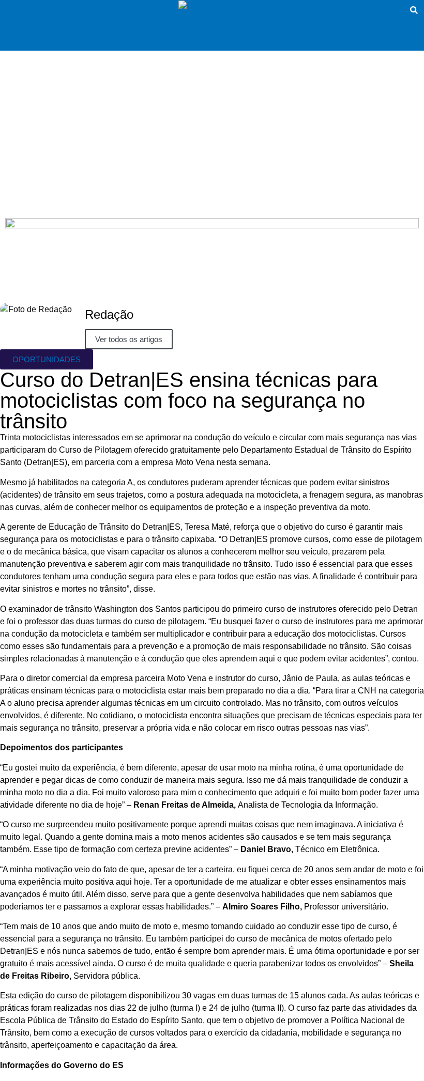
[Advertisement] (212, 128)
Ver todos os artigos (128, 339)
